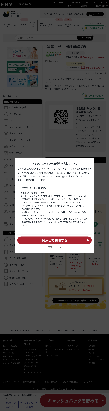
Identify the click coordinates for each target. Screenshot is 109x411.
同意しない (53, 247)
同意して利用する (54, 240)
